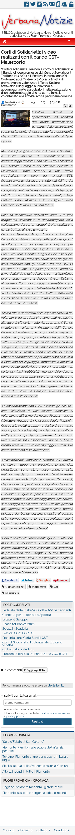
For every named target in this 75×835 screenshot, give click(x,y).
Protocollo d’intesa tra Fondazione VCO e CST (35, 654)
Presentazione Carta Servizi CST (25, 638)
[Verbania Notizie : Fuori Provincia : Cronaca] (37, 29)
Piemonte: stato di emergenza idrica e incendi (34, 793)
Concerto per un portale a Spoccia (26, 615)
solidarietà (12, 592)
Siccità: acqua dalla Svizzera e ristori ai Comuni (35, 766)
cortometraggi (14, 586)
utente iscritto (56, 685)
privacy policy (15, 716)
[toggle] (69, 43)
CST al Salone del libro (18, 649)
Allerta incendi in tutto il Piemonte (26, 771)
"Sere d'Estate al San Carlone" (23, 742)
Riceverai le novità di (21, 709)
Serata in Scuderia (15, 628)
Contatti (8, 830)
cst (55, 586)
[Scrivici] (52, 5)
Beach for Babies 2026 (18, 624)
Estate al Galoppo (15, 619)
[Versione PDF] (58, 5)
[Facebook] (26, 5)
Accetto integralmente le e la (36, 714)
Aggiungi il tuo (36, 669)
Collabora (43, 830)
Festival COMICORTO (17, 633)
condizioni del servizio (53, 713)
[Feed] (45, 5)
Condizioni (61, 830)
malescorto (38, 586)
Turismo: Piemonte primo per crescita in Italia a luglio (35, 758)
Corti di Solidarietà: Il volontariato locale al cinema (32, 643)
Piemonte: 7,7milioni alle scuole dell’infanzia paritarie (32, 749)
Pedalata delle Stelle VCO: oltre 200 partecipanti (36, 610)
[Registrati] (65, 5)
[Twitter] (33, 5)
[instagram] (39, 5)
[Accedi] (71, 5)
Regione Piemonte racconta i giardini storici (32, 787)
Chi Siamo (25, 830)
